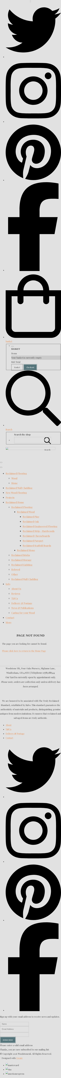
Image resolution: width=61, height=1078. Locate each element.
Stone (14, 483)
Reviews (15, 593)
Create (19, 1058)
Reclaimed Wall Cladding (19, 487)
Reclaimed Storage (21, 559)
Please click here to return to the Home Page (24, 650)
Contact (10, 617)
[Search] (47, 440)
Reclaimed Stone (26, 550)
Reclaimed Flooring (16, 473)
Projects (10, 497)
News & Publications (22, 607)
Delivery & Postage (21, 603)
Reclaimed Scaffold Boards (37, 545)
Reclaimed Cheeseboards (36, 535)
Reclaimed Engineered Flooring (40, 526)
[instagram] (33, 121)
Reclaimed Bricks (20, 555)
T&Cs (14, 598)
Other (14, 574)
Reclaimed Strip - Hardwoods (38, 531)
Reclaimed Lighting (21, 564)
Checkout (30, 367)
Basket (17, 367)
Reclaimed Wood (26, 511)
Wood (14, 478)
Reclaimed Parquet (33, 540)
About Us (16, 588)
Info (8, 584)
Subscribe (8, 1040)
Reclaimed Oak (31, 521)
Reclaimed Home (15, 502)
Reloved (15, 569)
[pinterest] (33, 180)
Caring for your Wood (23, 612)
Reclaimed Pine (31, 516)
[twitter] (33, 56)
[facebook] (33, 270)
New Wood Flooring (16, 492)
